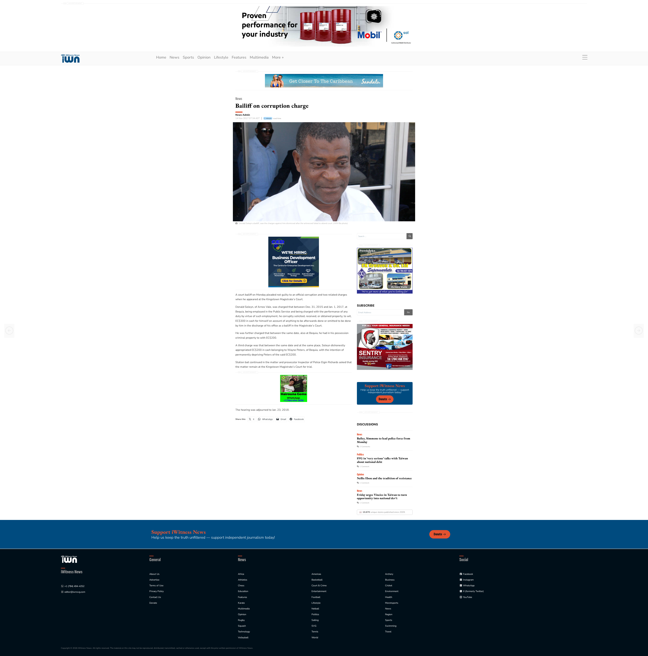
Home (161, 57)
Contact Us (155, 597)
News (174, 57)
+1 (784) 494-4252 (74, 586)
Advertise (154, 579)
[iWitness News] (69, 559)
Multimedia (259, 57)
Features (239, 57)
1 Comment (364, 466)
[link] (70, 58)
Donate (383, 399)
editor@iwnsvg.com (74, 592)
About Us (154, 574)
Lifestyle (221, 57)
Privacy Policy (156, 591)
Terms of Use (156, 585)
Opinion (204, 57)
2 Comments (365, 446)
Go (408, 312)
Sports (188, 57)
